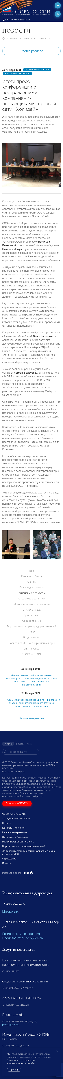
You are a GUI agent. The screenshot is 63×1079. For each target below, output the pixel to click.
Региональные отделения (21, 934)
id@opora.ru (10, 911)
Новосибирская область (17, 73)
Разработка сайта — (16, 873)
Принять (14, 1069)
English (20, 744)
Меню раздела (32, 51)
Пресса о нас (31, 615)
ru (57, 14)
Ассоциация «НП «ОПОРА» (16, 818)
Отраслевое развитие (31, 598)
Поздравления (31, 637)
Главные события (31, 576)
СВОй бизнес (31, 648)
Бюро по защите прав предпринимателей (31, 626)
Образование (9, 858)
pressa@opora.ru (10, 1024)
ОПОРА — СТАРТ (31, 654)
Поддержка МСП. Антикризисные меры (32, 643)
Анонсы (31, 581)
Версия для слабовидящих (18, 20)
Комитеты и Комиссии (13, 828)
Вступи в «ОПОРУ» (17, 803)
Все (31, 570)
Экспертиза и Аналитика (15, 837)
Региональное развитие (35, 38)
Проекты (6, 863)
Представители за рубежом (22, 938)
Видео (31, 631)
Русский (8, 744)
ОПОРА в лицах (32, 609)
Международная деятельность (32, 604)
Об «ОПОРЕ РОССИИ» (14, 814)
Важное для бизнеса (31, 587)
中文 (29, 744)
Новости (14, 38)
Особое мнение (31, 620)
